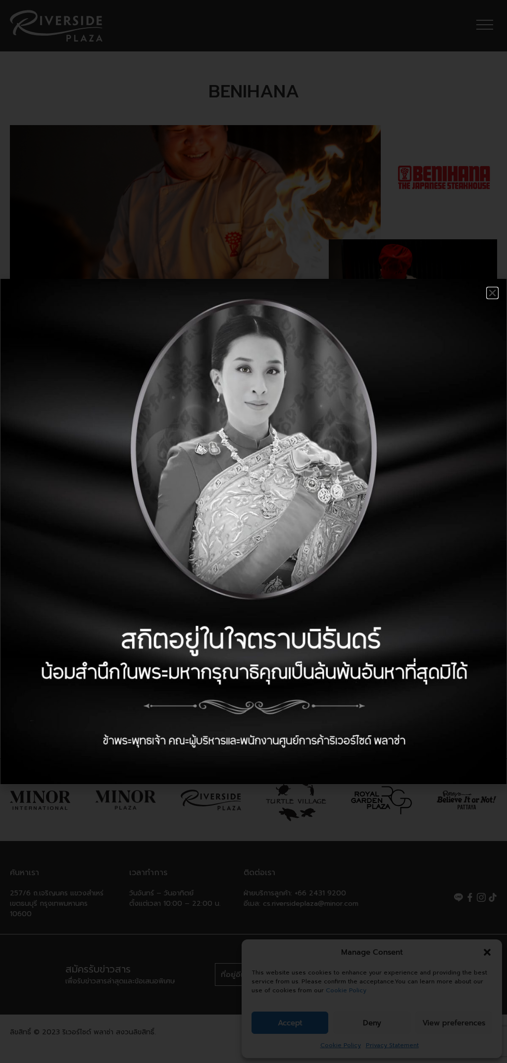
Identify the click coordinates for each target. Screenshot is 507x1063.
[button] (492, 293)
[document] (253, 531)
